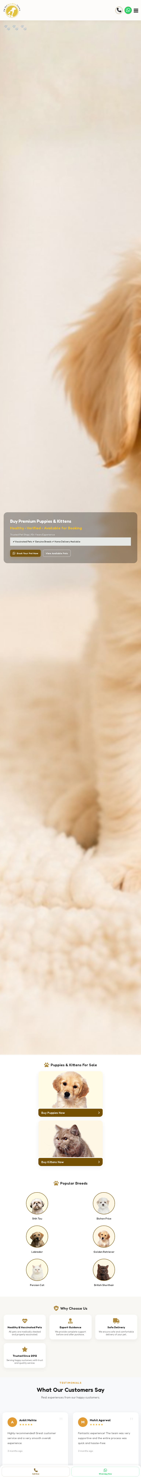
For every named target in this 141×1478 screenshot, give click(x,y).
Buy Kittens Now (52, 1162)
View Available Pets (57, 553)
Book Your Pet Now (27, 553)
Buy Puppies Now (53, 1113)
